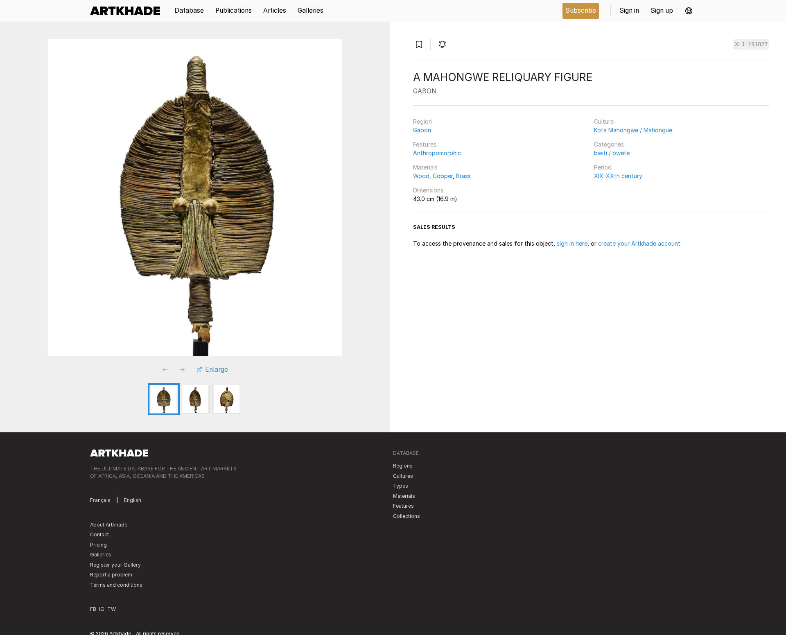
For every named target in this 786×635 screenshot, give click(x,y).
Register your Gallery (115, 565)
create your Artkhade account (639, 243)
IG (101, 609)
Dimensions (428, 190)
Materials (425, 167)
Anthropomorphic (437, 152)
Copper (443, 175)
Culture (604, 121)
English (132, 500)
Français (100, 500)
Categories (609, 144)
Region (422, 121)
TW (111, 609)
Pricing (98, 545)
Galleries (100, 554)
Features (424, 144)
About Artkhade (108, 525)
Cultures (403, 476)
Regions (403, 466)
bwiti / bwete (612, 152)
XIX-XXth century (618, 175)
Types (400, 486)
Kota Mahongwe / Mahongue (633, 130)
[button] (689, 11)
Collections (406, 516)
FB (93, 609)
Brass (463, 175)
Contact (99, 534)
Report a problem (111, 575)
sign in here (572, 243)
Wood (421, 175)
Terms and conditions (116, 585)
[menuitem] (128, 11)
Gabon (422, 130)
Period (603, 167)
